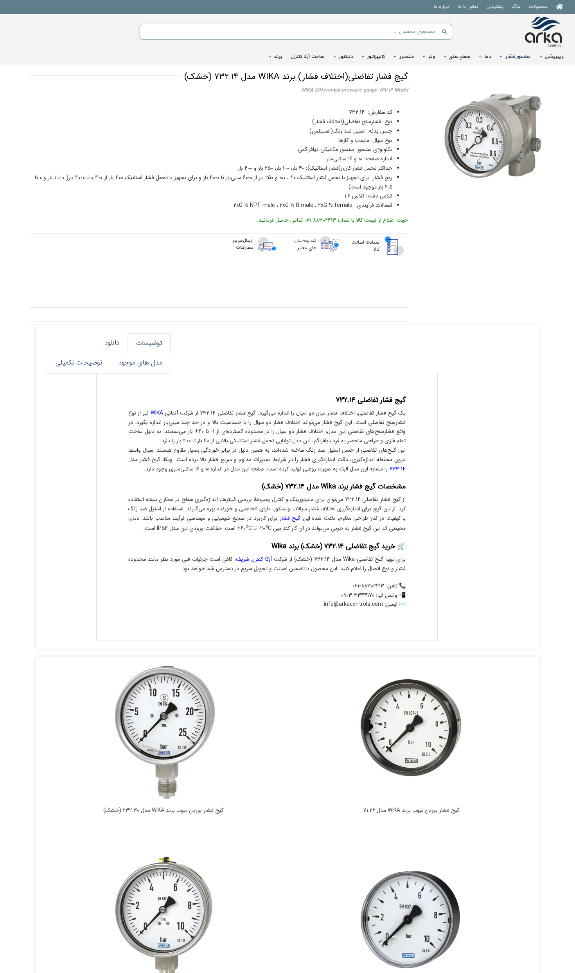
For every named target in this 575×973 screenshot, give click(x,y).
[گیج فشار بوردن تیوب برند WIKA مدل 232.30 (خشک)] (163, 732)
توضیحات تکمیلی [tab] (79, 362)
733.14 (397, 469)
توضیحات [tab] (149, 343)
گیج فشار (290, 518)
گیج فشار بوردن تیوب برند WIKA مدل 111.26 (411, 810)
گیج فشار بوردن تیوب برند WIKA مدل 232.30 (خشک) (163, 810)
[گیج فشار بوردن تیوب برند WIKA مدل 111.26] (411, 732)
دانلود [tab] (111, 342)
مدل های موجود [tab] (140, 362)
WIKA (157, 413)
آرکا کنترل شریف (253, 559)
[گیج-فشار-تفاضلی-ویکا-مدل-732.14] (492, 136)
